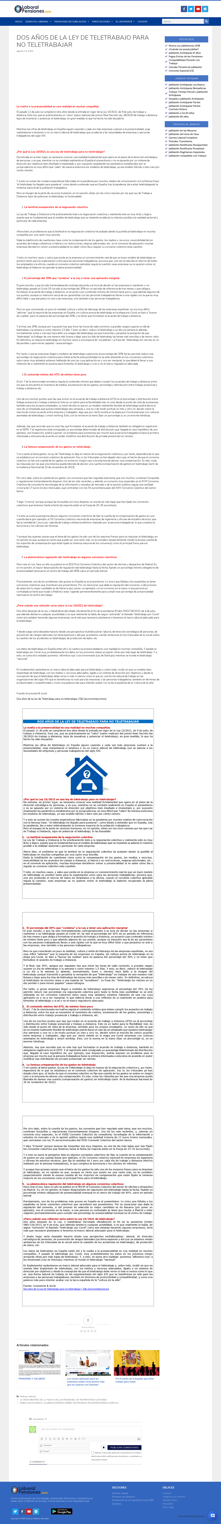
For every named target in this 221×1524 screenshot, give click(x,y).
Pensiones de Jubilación (70, 21)
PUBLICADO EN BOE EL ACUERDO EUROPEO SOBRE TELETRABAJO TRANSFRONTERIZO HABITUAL (69, 1402)
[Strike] (54, 1439)
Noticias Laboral (28, 1396)
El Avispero (123, 21)
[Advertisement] (88, 79)
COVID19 (142, 21)
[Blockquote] (67, 1439)
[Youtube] (198, 9)
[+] (83, 1438)
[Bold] (42, 1439)
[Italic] (46, 1439)
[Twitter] (191, 9)
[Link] (75, 1439)
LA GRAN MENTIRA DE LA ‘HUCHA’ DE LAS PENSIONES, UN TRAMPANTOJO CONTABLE (63, 1399)
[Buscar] (206, 21)
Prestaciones (101, 21)
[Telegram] (205, 9)
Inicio (18, 21)
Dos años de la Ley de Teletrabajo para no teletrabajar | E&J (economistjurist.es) (61, 699)
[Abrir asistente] (212, 1515)
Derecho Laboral (36, 21)
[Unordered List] (63, 1439)
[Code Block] (71, 1439)
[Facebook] (184, 9)
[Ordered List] (59, 1439)
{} (79, 1438)
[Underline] (50, 1439)
